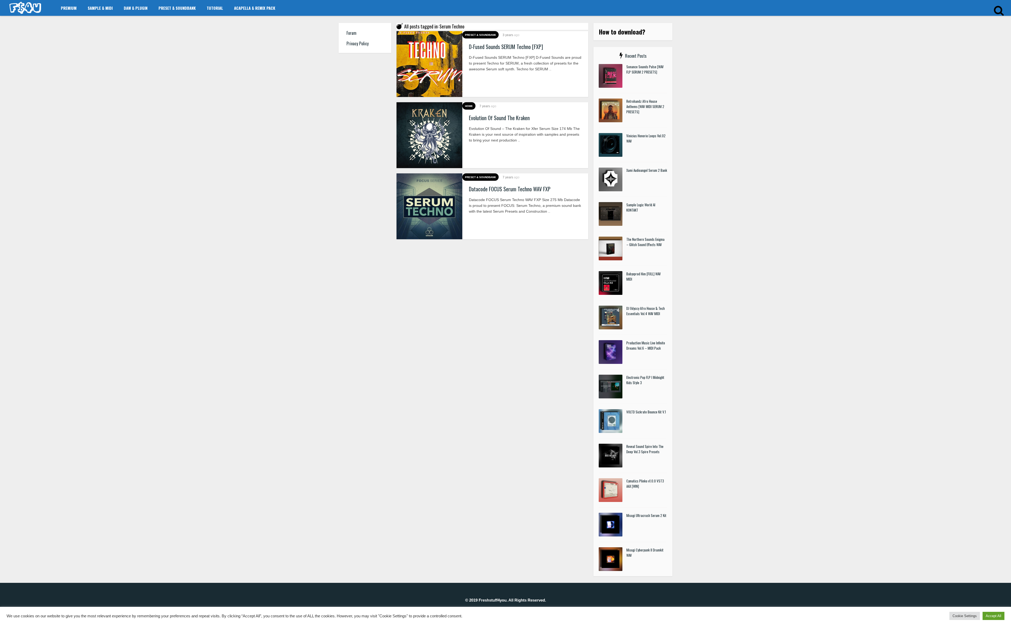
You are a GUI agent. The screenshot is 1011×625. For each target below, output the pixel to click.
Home (469, 106)
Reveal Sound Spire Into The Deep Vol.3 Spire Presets (644, 449)
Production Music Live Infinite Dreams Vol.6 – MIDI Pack (645, 345)
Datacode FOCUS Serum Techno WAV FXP (510, 189)
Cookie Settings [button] (965, 616)
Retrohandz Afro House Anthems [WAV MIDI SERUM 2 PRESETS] (645, 106)
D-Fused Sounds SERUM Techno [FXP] (506, 47)
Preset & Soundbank (177, 8)
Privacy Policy (357, 43)
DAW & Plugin (135, 8)
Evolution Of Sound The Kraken (499, 118)
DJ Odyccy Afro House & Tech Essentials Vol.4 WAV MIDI (645, 311)
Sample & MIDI (100, 8)
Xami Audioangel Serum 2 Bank (646, 170)
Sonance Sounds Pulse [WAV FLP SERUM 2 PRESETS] (645, 69)
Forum (351, 33)
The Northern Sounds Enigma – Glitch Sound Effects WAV (645, 242)
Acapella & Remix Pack (254, 8)
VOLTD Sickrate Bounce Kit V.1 (646, 411)
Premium (69, 8)
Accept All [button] (993, 616)
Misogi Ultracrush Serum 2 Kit (646, 515)
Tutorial (215, 8)
